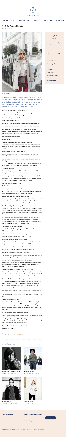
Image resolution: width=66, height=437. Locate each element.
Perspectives (47, 20)
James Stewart (50, 72)
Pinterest (24, 334)
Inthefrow (38, 97)
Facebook (19, 334)
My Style (5, 20)
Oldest (59, 54)
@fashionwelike (51, 80)
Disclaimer (22, 429)
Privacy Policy (41, 429)
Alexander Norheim (29, 371)
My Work (36, 20)
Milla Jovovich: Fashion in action (11, 371)
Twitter (13, 334)
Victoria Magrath (51, 64)
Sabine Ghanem (28, 402)
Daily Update (60, 20)
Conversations (24, 20)
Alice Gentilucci (6, 402)
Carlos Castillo (50, 69)
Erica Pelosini (50, 66)
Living (13, 20)
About (54, 2)
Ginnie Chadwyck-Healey (53, 75)
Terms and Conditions (32, 429)
